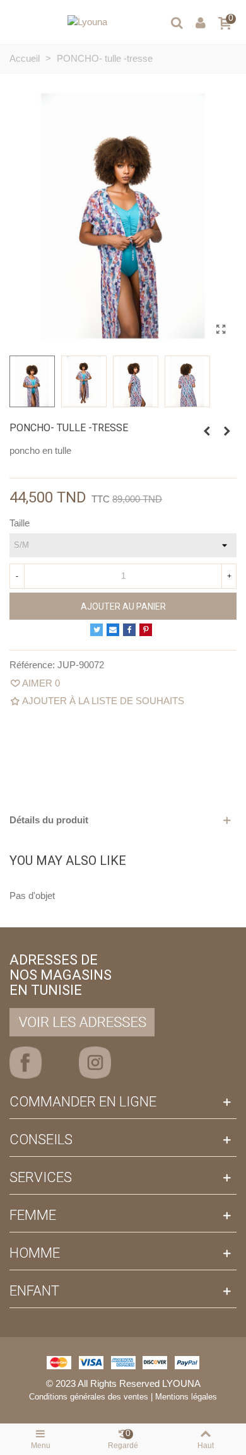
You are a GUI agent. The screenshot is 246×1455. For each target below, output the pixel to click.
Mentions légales (186, 1396)
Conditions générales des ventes (88, 1396)
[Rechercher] (177, 22)
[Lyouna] (87, 21)
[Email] (113, 629)
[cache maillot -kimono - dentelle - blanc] (227, 431)
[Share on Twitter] (96, 629)
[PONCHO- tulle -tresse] (220, 329)
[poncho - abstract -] (206, 431)
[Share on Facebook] (129, 629)
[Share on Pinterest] (145, 629)
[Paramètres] (201, 22)
